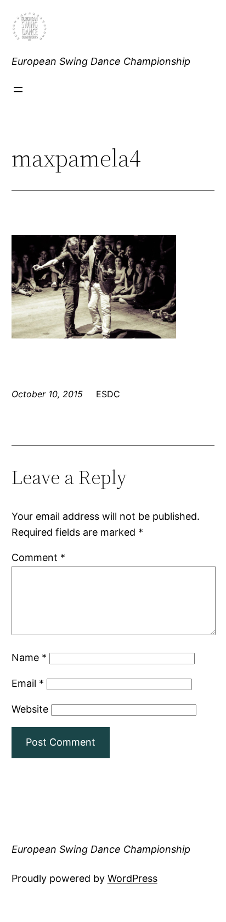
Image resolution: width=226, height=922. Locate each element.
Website (30, 709)
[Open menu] (18, 89)
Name (29, 657)
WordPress (132, 878)
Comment (38, 557)
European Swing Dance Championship (101, 61)
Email (28, 683)
